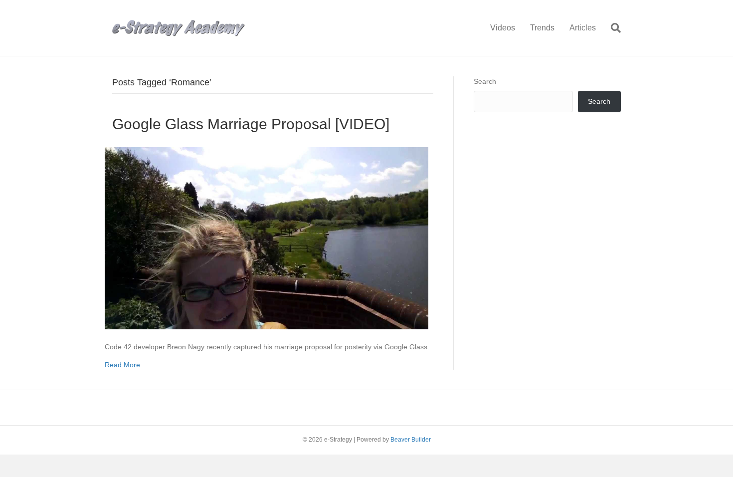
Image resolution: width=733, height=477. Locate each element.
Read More (122, 365)
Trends (542, 27)
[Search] (612, 27)
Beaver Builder (410, 439)
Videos (502, 27)
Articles (582, 27)
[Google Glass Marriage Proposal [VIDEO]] (266, 237)
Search (485, 81)
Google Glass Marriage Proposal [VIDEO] (250, 124)
